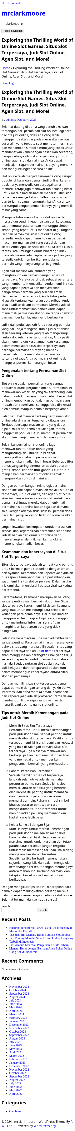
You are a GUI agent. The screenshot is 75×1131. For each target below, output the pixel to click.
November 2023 (19, 1028)
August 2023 (17, 1038)
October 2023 (17, 1031)
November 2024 (19, 986)
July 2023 (15, 1042)
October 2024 (17, 990)
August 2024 (17, 997)
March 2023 (16, 1055)
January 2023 (17, 1062)
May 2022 (15, 1090)
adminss (11, 119)
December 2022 (19, 1066)
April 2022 (15, 1093)
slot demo (46, 651)
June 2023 (15, 1045)
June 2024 (15, 1004)
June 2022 (15, 1086)
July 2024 (15, 1000)
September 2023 (19, 1035)
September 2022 (19, 1076)
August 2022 (17, 1080)
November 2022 (19, 1069)
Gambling (8, 83)
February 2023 (18, 1059)
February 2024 (18, 1017)
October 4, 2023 (26, 119)
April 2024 (15, 1010)
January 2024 (17, 1021)
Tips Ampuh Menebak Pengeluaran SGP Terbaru (39, 945)
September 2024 (19, 993)
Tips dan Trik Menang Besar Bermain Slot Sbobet (39, 934)
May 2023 (15, 1048)
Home (6, 68)
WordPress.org (45, 1126)
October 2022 (17, 1073)
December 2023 (19, 1024)
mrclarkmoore (24, 13)
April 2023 (15, 1052)
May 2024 (15, 1007)
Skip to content (11, 3)
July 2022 (15, 1083)
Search (6, 906)
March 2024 (16, 1014)
